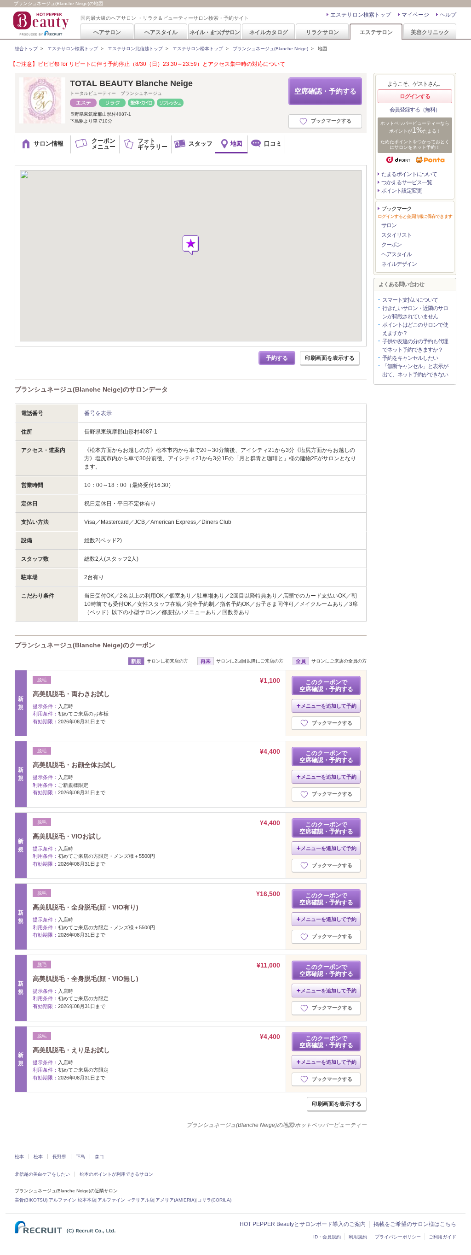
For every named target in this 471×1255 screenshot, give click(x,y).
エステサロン (376, 32)
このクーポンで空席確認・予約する (326, 685)
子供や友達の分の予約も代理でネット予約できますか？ (415, 345)
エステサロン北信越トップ (135, 48)
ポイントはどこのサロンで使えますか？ (415, 329)
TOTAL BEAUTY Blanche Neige (131, 83)
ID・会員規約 (327, 1236)
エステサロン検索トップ (360, 15)
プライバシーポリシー (398, 1236)
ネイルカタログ (268, 32)
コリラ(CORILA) (214, 1199)
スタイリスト (396, 235)
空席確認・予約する (325, 91)
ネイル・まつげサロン (214, 32)
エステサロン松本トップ (197, 48)
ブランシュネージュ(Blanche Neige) (270, 48)
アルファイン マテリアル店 (126, 1199)
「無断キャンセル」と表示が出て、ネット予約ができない (415, 370)
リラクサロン (322, 32)
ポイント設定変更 (401, 191)
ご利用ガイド (442, 1236)
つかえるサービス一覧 (406, 182)
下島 (80, 1156)
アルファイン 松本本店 (72, 1199)
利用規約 (358, 1236)
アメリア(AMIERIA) (175, 1199)
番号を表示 (98, 413)
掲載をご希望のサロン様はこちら (414, 1224)
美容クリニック (430, 32)
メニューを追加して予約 (328, 706)
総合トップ (26, 48)
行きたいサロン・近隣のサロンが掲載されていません (415, 312)
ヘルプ (448, 15)
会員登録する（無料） (415, 109)
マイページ (415, 15)
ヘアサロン (107, 32)
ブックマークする (331, 120)
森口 (99, 1156)
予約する (277, 358)
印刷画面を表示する (330, 358)
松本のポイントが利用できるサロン (116, 1174)
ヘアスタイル (161, 32)
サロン (388, 225)
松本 (19, 1156)
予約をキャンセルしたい (410, 358)
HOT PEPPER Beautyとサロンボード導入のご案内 (303, 1224)
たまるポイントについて (409, 174)
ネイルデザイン (399, 264)
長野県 (59, 1156)
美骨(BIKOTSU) (31, 1199)
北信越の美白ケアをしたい (42, 1174)
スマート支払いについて (410, 300)
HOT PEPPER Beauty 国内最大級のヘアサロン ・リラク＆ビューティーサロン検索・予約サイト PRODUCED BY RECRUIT (42, 23)
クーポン (391, 244)
